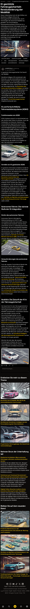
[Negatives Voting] (6, 365)
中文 (24, 593)
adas (5, 60)
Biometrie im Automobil (8, 322)
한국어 (6, 593)
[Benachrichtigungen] (21, 606)
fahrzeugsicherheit (12, 60)
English (10, 591)
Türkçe (20, 593)
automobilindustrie (12, 62)
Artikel (8, 1)
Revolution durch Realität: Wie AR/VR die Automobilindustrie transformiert (13, 401)
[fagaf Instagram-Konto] (10, 584)
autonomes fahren (5, 58)
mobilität (25, 58)
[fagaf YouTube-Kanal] (13, 584)
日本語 (27, 591)
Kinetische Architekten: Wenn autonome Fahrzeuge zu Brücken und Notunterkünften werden (14, 459)
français (19, 591)
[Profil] (27, 606)
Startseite (3, 1)
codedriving (8, 68)
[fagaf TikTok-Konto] (16, 584)
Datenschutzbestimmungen (10, 588)
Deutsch (6, 591)
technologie (21, 62)
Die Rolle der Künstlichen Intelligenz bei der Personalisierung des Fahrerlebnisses (14, 423)
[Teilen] (12, 365)
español (15, 591)
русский (16, 593)
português (11, 593)
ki (1, 60)
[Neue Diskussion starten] (15, 606)
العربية (2, 591)
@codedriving (15, 68)
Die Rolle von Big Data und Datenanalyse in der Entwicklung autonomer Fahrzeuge (15, 553)
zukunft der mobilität (16, 58)
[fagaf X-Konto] (20, 584)
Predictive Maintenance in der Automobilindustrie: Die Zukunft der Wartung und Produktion (14, 530)
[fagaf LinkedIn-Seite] (23, 584)
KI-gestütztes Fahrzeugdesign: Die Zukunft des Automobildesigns (15, 445)
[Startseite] (3, 606)
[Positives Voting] (2, 365)
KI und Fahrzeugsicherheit (17, 99)
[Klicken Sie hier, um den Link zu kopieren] (9, 365)
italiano (24, 591)
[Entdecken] (9, 606)
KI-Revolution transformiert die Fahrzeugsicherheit (15, 177)
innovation (3, 62)
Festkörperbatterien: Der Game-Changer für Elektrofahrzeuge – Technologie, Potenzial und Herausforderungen (15, 576)
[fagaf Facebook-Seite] (7, 584)
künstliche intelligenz (23, 60)
